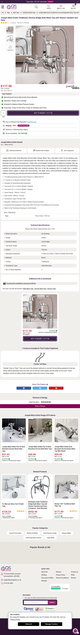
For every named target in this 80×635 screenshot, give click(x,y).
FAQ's (73, 575)
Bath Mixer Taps (28, 289)
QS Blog (44, 575)
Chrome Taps (51, 289)
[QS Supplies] (12, 7)
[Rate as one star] (42, 402)
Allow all (28, 624)
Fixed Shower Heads (50, 533)
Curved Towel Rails (15, 533)
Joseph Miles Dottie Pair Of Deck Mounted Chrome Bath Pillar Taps (40, 448)
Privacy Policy (60, 575)
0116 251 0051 (8, 583)
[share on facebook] (23, 388)
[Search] (36, 7)
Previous (3, 496)
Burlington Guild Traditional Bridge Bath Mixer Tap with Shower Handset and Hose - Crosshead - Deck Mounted (38, 505)
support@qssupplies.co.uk (12, 580)
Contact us (74, 572)
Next (71, 54)
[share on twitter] (40, 388)
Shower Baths (66, 533)
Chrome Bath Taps (40, 289)
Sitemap (44, 581)
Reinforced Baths (32, 533)
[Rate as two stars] (43, 402)
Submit (52, 602)
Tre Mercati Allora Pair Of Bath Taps (13, 505)
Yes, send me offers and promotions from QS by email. (41, 598)
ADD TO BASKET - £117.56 (43, 113)
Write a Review (40, 406)
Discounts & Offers (47, 578)
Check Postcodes (23, 125)
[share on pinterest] (56, 388)
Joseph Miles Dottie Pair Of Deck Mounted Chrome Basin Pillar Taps (13, 449)
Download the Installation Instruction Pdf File (21, 283)
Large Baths (50, 538)
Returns (73, 578)
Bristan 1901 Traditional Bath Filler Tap (65, 505)
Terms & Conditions (62, 578)
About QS (44, 572)
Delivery (58, 572)
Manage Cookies (51, 624)
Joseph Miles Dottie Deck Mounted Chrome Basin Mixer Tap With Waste (65, 449)
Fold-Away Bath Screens (33, 538)
